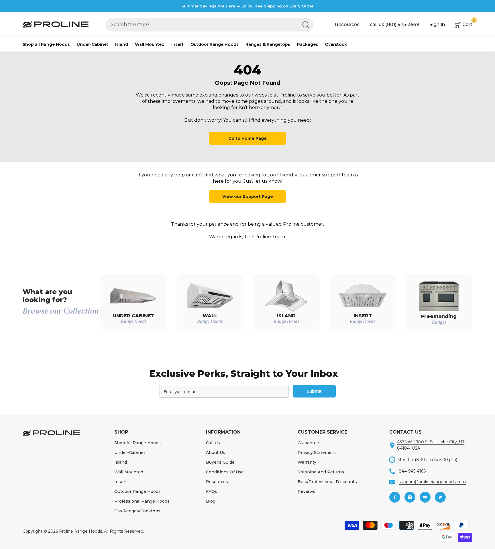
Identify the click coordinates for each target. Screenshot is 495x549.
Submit (314, 391)
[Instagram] (409, 497)
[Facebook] (394, 497)
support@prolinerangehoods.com (432, 481)
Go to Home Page (247, 138)
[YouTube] (425, 497)
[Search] (209, 25)
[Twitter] (440, 497)
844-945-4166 (412, 471)
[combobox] (202, 25)
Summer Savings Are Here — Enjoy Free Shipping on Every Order (247, 6)
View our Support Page (247, 196)
